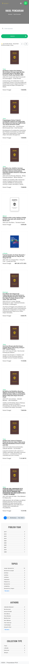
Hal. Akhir (21, 517)
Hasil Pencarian (17, 14)
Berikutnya (13, 517)
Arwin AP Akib (8, 611)
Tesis (5, 645)
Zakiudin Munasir (9, 607)
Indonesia (6, 579)
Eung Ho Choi (7, 627)
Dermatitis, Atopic (9, 588)
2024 (5, 545)
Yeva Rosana (7, 616)
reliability (7, 586)
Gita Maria (7, 613)
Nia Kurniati (7, 609)
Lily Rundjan (7, 624)
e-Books (6, 648)
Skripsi (6, 652)
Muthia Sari (7, 618)
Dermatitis (7, 584)
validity (6, 575)
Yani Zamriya (7, 622)
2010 (5, 538)
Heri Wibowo (7, 620)
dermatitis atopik (9, 570)
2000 (5, 551)
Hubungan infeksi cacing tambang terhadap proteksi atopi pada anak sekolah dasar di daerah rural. (14, 219)
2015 (5, 536)
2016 (5, 534)
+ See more (6, 591)
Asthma (6, 572)
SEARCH (12, 36)
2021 (5, 547)
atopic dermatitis (9, 568)
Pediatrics (7, 581)
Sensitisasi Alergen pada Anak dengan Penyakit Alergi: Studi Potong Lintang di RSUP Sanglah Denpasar (13, 347)
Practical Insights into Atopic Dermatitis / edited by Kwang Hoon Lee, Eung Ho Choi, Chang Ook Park (14, 256)
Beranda (10, 14)
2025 (5, 543)
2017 (5, 531)
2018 (5, 549)
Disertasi (6, 650)
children (6, 577)
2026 (5, 540)
